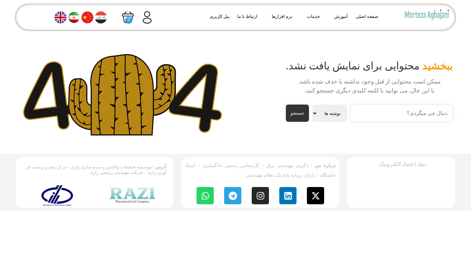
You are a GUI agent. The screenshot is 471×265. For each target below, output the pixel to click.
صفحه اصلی (366, 16)
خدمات (313, 16)
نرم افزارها (282, 16)
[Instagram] (260, 195)
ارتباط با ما (247, 16)
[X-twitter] (315, 195)
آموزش (341, 16)
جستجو (297, 113)
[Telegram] (232, 195)
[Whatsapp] (205, 195)
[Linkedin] (288, 195)
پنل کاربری (220, 16)
